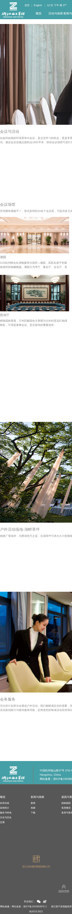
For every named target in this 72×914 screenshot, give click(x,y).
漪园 (3, 257)
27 (64, 5)
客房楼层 (66, 808)
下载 (33, 812)
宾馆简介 (4, 808)
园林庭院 (66, 803)
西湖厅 (4, 315)
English (38, 5)
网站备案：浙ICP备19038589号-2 (29, 906)
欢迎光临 (4, 803)
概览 (38, 13)
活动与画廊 (55, 13)
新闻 (33, 803)
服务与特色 (6, 812)
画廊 (33, 808)
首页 (27, 5)
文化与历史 (6, 817)
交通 (2, 822)
